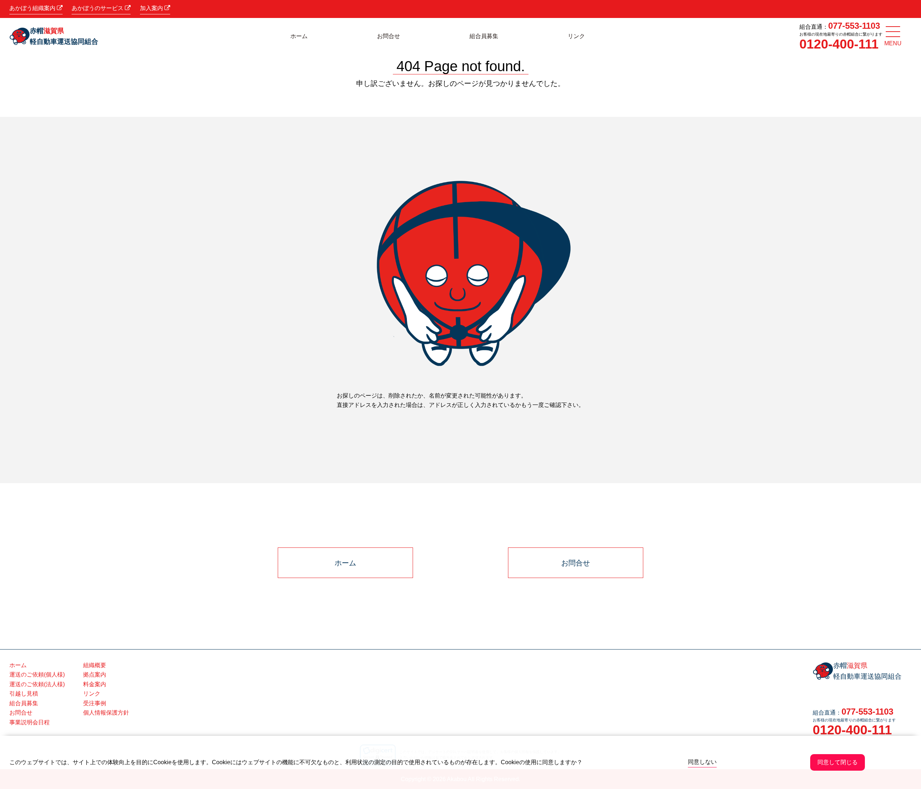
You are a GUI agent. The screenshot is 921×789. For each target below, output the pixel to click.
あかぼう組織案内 (33, 8)
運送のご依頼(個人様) (37, 674)
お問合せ (388, 36)
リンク (576, 36)
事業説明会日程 (29, 722)
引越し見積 (23, 694)
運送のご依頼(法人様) (37, 684)
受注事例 (94, 703)
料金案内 (94, 684)
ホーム (299, 36)
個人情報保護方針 (106, 713)
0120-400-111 (839, 44)
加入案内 (152, 8)
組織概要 (94, 665)
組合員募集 (483, 36)
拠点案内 (94, 674)
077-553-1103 (854, 26)
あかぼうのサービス (98, 8)
